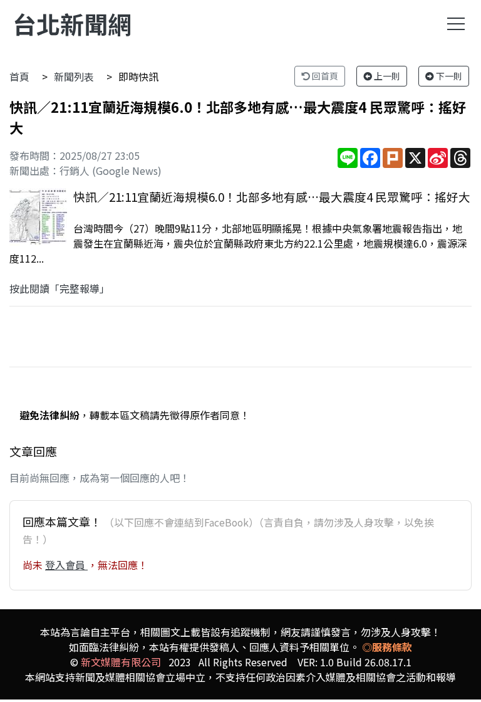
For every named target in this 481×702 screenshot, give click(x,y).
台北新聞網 (72, 23)
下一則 (448, 76)
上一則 (386, 76)
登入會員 (66, 564)
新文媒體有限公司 (121, 661)
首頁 (19, 76)
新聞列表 (74, 76)
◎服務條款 (387, 646)
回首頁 (324, 76)
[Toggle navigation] (456, 23)
